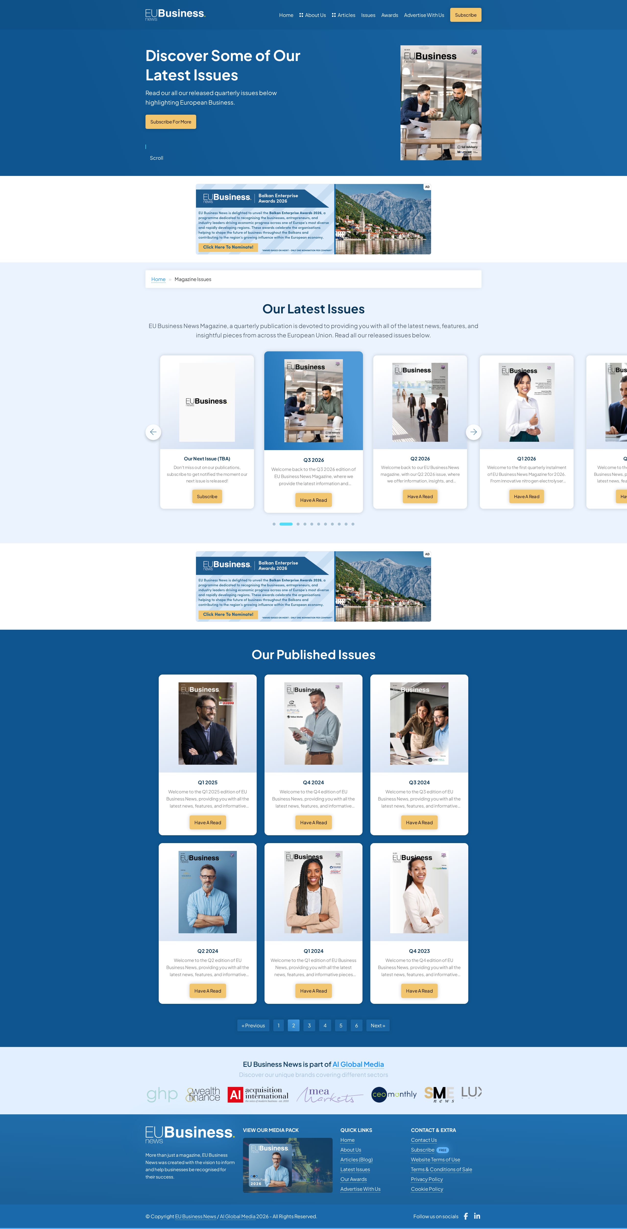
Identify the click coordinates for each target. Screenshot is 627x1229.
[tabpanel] (313, 432)
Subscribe (422, 1149)
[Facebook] (465, 1216)
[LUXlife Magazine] (385, 1095)
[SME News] (337, 1095)
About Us (315, 15)
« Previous (253, 1025)
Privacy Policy (427, 1179)
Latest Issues (355, 1169)
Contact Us (424, 1140)
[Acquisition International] (156, 1095)
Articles (346, 15)
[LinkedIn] (477, 1216)
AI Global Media (358, 1064)
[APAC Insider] (440, 1095)
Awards (389, 15)
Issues (368, 15)
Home (286, 15)
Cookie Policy (427, 1189)
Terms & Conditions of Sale (441, 1169)
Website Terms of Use (435, 1159)
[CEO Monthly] (292, 1095)
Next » (378, 1025)
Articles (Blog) (356, 1159)
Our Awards (353, 1179)
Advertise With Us (424, 15)
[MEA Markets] (227, 1095)
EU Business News (195, 1216)
